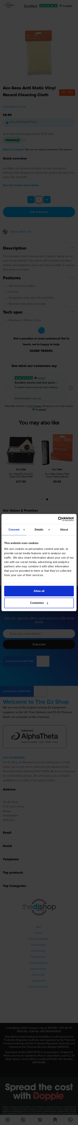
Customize (37, 602)
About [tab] (64, 529)
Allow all (39, 590)
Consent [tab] (14, 529)
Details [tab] (39, 529)
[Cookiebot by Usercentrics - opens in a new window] (58, 519)
